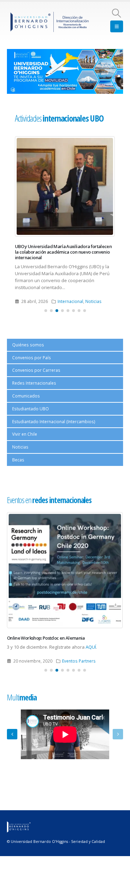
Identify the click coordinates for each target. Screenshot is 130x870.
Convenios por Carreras (36, 370)
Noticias (93, 301)
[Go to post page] (65, 186)
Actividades (59, 118)
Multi (21, 697)
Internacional (70, 301)
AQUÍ (91, 647)
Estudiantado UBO (30, 408)
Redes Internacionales (34, 383)
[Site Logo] (50, 22)
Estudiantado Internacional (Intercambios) (53, 421)
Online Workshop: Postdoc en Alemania (46, 638)
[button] (116, 13)
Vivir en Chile (24, 434)
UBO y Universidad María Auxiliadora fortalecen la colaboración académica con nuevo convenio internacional (63, 252)
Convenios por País (31, 357)
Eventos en (49, 500)
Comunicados (26, 396)
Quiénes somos (28, 344)
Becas (18, 459)
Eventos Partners (79, 661)
